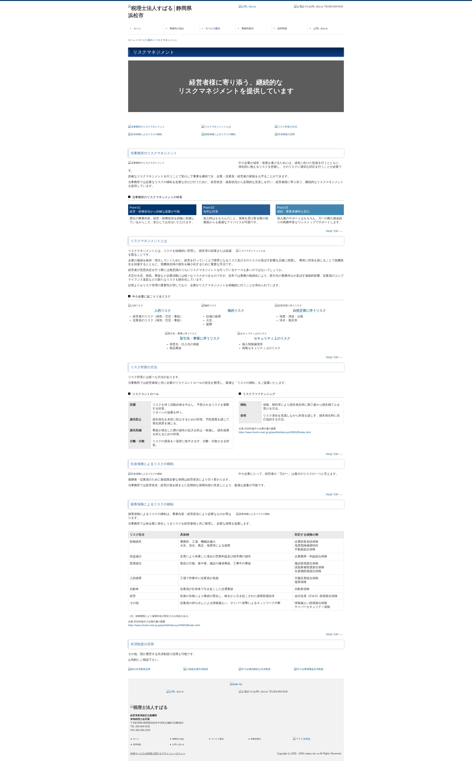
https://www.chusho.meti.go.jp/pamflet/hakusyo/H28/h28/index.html (275, 432)
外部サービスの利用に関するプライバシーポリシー (157, 753)
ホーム (137, 28)
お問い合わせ (320, 28)
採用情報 (282, 28)
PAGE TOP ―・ (335, 231)
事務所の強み (177, 28)
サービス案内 (213, 28)
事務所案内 (248, 28)
